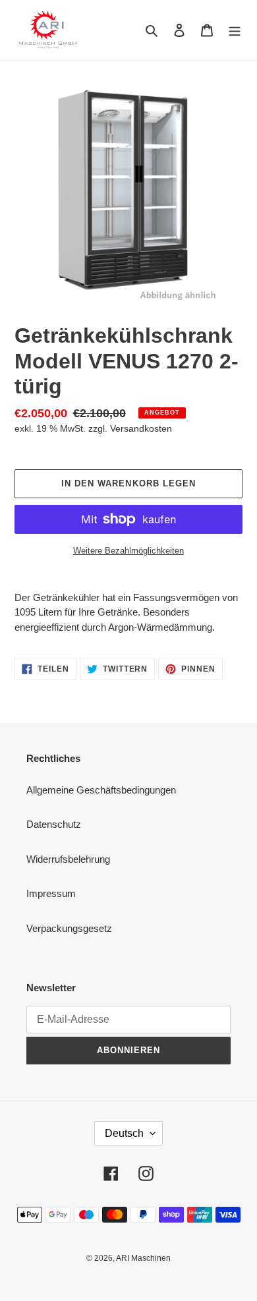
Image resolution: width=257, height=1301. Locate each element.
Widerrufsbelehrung (68, 859)
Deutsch (124, 1133)
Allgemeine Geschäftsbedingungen (101, 789)
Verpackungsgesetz (69, 928)
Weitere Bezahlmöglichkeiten (128, 551)
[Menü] (234, 30)
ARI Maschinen (143, 1258)
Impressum (51, 893)
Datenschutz (53, 824)
